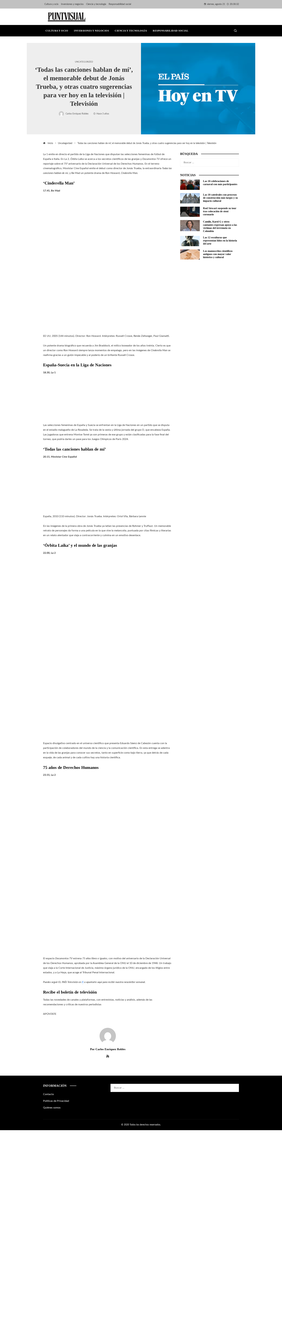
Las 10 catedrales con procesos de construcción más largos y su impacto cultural (220, 197)
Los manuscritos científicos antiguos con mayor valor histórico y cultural (218, 254)
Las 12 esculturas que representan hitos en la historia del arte (220, 240)
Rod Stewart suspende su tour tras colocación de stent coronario (219, 211)
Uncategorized (84, 62)
